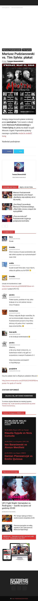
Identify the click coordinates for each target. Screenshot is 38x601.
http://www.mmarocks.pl (19, 177)
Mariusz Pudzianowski (17, 7)
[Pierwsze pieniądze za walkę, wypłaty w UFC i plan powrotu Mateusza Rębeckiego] (7, 528)
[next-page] (6, 226)
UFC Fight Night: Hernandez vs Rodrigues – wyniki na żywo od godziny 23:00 (16, 505)
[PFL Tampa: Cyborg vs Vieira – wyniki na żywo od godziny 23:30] (7, 518)
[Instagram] (19, 588)
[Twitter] (24, 588)
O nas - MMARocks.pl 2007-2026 (19, 598)
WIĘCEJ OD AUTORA (26, 187)
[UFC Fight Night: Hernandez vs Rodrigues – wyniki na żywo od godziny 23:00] (19, 488)
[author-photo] (19, 172)
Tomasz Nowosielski (15, 61)
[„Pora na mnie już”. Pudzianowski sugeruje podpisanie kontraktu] (7, 218)
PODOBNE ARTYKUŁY (10, 187)
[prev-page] (3, 226)
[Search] (35, 2)
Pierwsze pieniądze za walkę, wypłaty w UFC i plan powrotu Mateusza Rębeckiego (23, 527)
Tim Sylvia (27, 50)
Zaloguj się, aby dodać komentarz (19, 396)
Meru (11, 237)
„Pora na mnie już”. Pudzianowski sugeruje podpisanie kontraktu (22, 218)
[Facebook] (14, 588)
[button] (3, 2)
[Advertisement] (19, 28)
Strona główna (5, 7)
